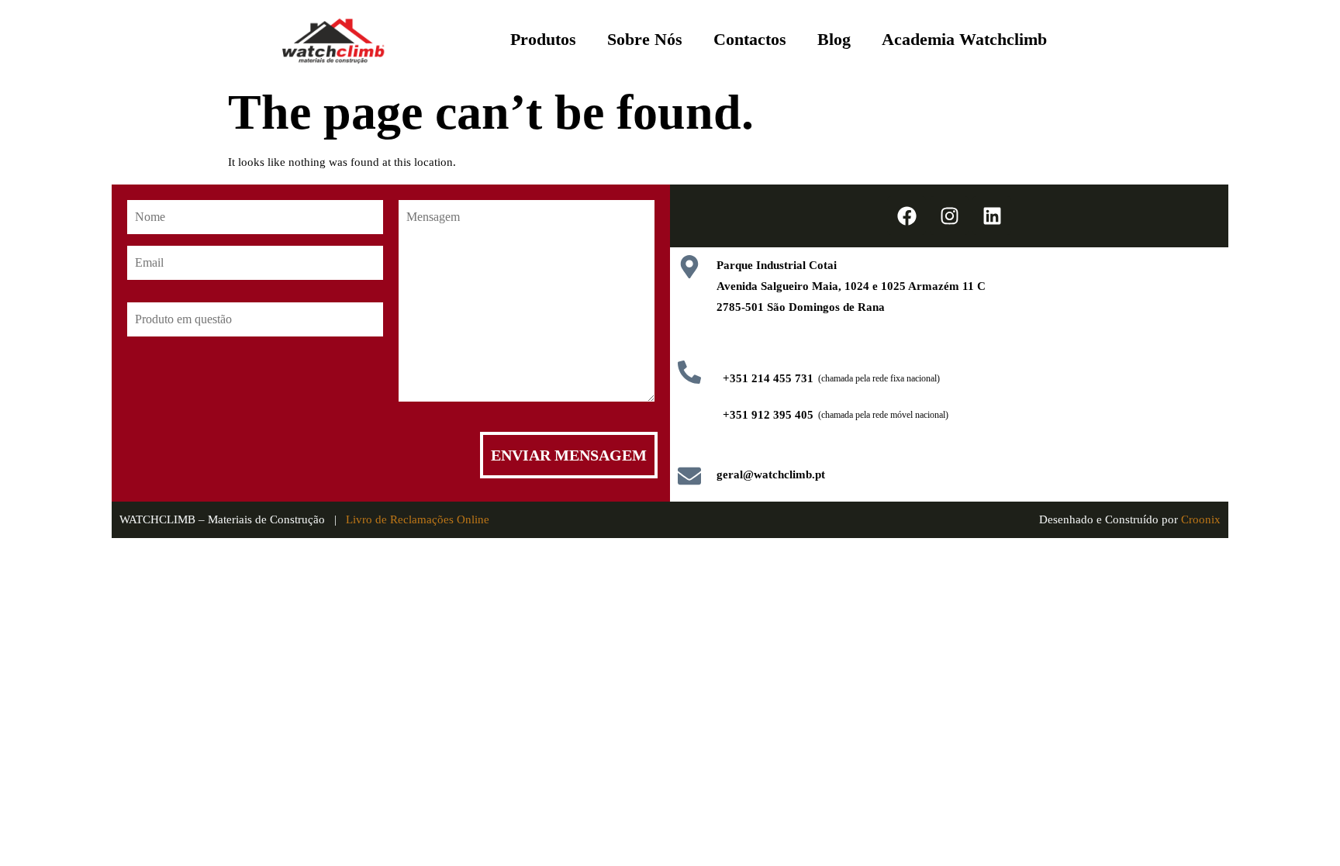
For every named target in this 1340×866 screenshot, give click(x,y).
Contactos (749, 39)
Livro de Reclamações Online (417, 519)
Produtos (543, 39)
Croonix (1201, 519)
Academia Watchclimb (964, 39)
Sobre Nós (644, 39)
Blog (834, 39)
